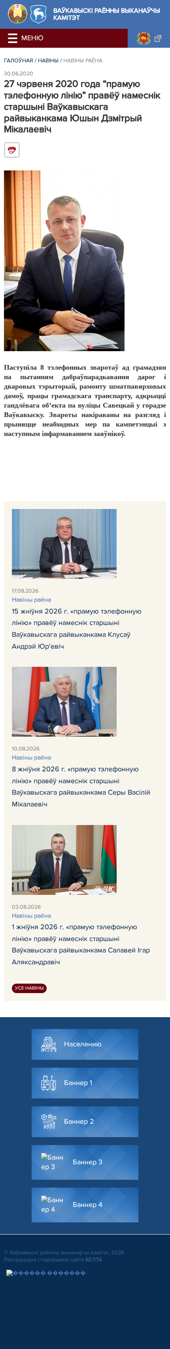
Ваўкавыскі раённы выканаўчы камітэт (106, 14)
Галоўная (18, 60)
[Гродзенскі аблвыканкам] (149, 38)
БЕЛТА (93, 1259)
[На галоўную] (17, 13)
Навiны (48, 60)
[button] (14, 38)
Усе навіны (29, 988)
